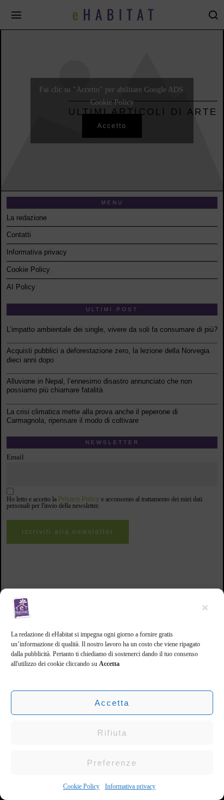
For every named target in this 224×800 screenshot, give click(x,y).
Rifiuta (112, 732)
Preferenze (112, 762)
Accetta (112, 702)
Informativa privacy (130, 786)
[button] (207, 607)
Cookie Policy (81, 786)
